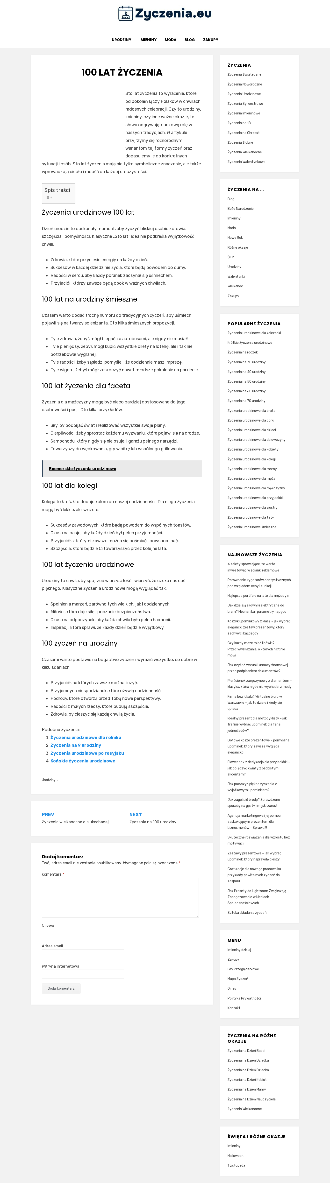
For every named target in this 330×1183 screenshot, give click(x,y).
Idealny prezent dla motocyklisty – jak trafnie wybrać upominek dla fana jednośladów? (257, 724)
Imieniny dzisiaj (239, 950)
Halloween (236, 1156)
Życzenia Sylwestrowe (245, 104)
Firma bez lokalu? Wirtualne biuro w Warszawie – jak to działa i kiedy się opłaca (255, 703)
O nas (232, 988)
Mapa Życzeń (238, 979)
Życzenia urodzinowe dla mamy (252, 469)
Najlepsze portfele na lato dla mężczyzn (259, 596)
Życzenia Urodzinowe (244, 94)
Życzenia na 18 (239, 123)
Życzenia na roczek (243, 352)
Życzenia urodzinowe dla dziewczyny (257, 440)
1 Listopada (236, 1165)
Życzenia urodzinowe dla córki (251, 420)
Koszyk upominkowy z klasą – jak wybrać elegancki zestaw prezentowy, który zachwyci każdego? (259, 627)
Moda (170, 39)
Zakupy (210, 39)
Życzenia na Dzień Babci (246, 1051)
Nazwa (48, 925)
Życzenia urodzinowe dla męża (251, 479)
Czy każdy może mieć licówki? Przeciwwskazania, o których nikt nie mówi (256, 649)
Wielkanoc (235, 286)
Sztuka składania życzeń (247, 913)
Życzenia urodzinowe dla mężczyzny (256, 488)
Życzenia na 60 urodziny (247, 391)
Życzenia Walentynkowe (246, 162)
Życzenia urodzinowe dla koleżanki (254, 333)
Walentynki (236, 277)
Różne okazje (238, 248)
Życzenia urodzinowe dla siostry (253, 508)
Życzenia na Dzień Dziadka (248, 1060)
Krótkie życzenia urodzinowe (250, 343)
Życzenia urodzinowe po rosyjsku (87, 753)
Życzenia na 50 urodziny (247, 382)
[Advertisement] (82, 123)
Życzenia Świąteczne (244, 74)
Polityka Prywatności (244, 998)
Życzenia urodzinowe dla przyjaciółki (256, 498)
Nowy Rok (235, 238)
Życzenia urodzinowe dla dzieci (252, 430)
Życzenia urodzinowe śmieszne (252, 527)
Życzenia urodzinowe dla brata (251, 411)
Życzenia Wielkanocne (245, 152)
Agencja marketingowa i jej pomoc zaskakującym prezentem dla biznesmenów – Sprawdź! (254, 822)
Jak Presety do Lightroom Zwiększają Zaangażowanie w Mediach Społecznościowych (257, 897)
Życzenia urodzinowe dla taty (251, 517)
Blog (190, 39)
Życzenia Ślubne (240, 143)
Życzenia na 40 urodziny (247, 372)
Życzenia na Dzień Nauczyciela (252, 1099)
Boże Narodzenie (241, 209)
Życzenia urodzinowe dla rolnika (85, 737)
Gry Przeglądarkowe (243, 969)
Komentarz (53, 874)
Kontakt (234, 1008)
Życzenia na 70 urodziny (246, 401)
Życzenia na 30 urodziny (247, 362)
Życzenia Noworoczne (245, 84)
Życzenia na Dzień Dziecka (248, 1070)
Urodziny (121, 39)
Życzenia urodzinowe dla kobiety (253, 449)
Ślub (231, 257)
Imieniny (148, 39)
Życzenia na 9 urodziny (75, 745)
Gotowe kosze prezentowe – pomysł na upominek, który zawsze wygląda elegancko (258, 746)
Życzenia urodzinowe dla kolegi (252, 459)
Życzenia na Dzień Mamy (247, 1089)
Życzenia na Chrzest (244, 133)
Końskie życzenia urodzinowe (82, 761)
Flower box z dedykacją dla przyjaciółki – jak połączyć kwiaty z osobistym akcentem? (259, 768)
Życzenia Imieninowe (244, 113)
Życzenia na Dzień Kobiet (247, 1080)
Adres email (52, 946)
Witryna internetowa (60, 966)
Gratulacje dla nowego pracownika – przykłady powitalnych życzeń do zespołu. (256, 875)
